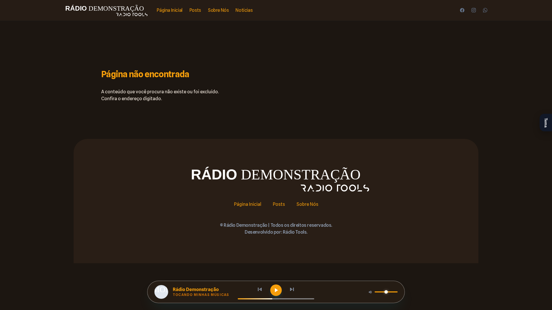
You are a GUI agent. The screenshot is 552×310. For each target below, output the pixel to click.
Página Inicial (169, 10)
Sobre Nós (218, 10)
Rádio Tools (295, 232)
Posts (195, 10)
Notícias (243, 10)
